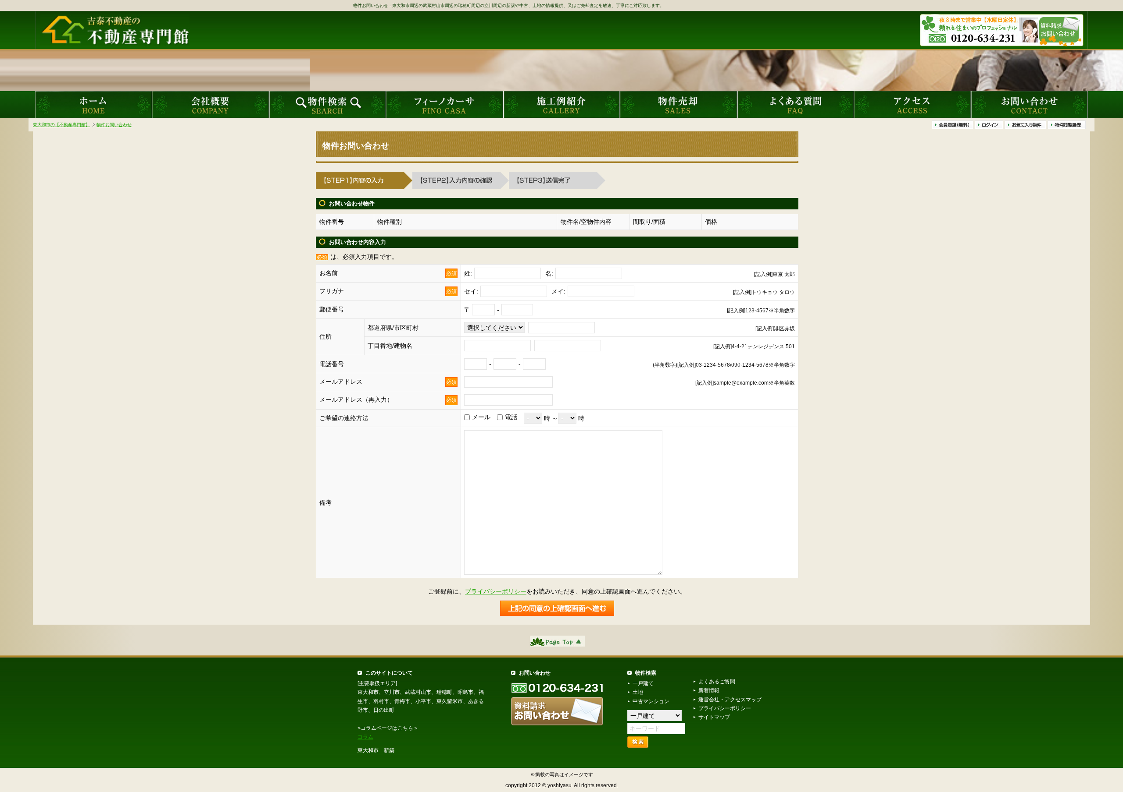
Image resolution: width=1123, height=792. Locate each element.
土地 (638, 692)
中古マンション (651, 701)
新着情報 (708, 690)
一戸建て (643, 683)
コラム (365, 737)
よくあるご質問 (716, 682)
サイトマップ (714, 717)
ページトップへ (557, 641)
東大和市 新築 (376, 750)
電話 (511, 417)
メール (481, 417)
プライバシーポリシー (495, 591)
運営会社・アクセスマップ (730, 700)
